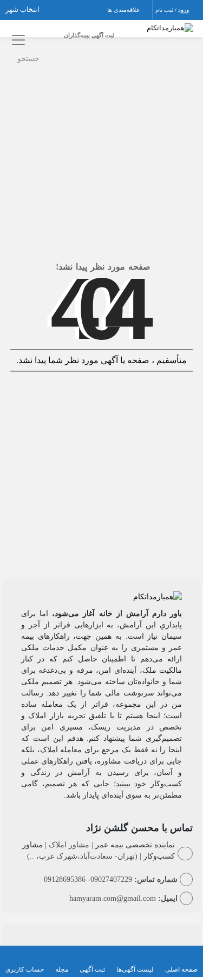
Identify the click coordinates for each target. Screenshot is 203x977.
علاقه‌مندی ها (124, 9)
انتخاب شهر (23, 9)
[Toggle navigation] (16, 39)
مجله (61, 969)
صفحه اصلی (181, 969)
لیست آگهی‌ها (135, 969)
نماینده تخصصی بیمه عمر (135, 845)
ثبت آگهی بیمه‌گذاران (89, 35)
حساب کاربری (24, 969)
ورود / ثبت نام (173, 9)
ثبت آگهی (92, 969)
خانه (181, 55)
